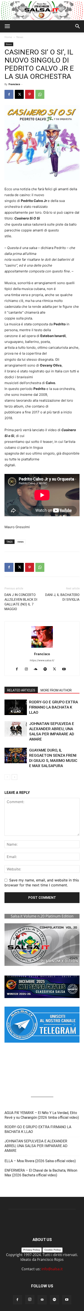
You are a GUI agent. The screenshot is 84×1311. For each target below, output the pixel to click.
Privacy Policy (31, 1249)
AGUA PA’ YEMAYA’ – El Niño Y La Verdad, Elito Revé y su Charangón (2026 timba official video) (41, 1115)
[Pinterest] (29, 94)
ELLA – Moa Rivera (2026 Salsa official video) (40, 1161)
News (19, 37)
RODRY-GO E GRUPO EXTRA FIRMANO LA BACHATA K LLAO (53, 707)
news (20, 541)
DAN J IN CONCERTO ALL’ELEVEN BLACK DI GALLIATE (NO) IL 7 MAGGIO (20, 602)
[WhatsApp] (39, 94)
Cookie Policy (52, 1249)
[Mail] (42, 1299)
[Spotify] (46, 669)
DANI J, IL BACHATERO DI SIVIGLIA (62, 597)
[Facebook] (8, 94)
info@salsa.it (52, 1268)
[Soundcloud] (37, 669)
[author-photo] (42, 647)
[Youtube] (65, 669)
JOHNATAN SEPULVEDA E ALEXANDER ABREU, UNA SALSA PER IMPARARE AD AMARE (35, 1146)
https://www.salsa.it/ (42, 660)
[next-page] (14, 777)
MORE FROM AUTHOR (56, 690)
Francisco (14, 84)
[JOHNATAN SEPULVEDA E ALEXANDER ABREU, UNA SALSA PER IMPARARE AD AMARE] (15, 729)
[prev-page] (7, 777)
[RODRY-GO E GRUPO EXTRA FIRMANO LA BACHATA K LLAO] (15, 707)
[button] (7, 26)
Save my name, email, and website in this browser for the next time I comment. (41, 882)
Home (8, 37)
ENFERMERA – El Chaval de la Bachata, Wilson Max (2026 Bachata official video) (40, 1172)
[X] (19, 94)
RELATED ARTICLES (21, 690)
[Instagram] (28, 669)
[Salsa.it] (42, 10)
